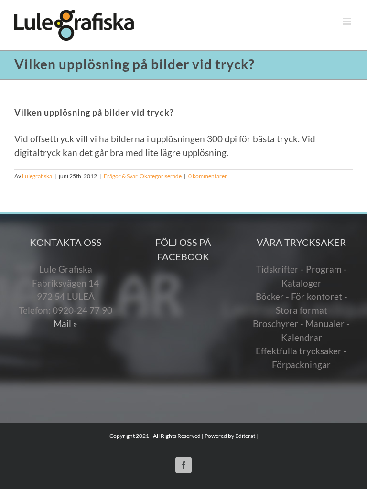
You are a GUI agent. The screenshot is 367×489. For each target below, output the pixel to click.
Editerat (245, 435)
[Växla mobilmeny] (348, 21)
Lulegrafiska (37, 176)
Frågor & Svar (120, 176)
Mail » (65, 323)
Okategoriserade (161, 176)
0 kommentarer (207, 176)
